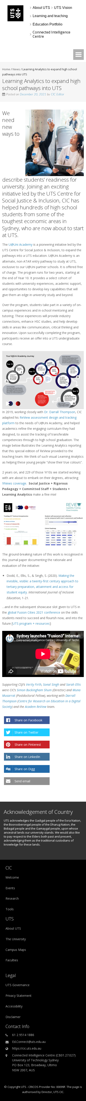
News (16, 69)
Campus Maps (16, 950)
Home (6, 69)
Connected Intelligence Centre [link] (52, 34)
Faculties (12, 960)
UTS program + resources (31, 623)
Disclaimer (13, 1017)
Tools (10, 909)
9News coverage (14, 483)
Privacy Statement (19, 995)
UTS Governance (18, 985)
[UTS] (15, 20)
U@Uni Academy (20, 244)
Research (12, 898)
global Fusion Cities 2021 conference (34, 612)
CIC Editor (57, 94)
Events (10, 888)
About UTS (13, 928)
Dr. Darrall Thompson (59, 412)
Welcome (12, 877)
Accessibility (14, 1006)
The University (16, 939)
